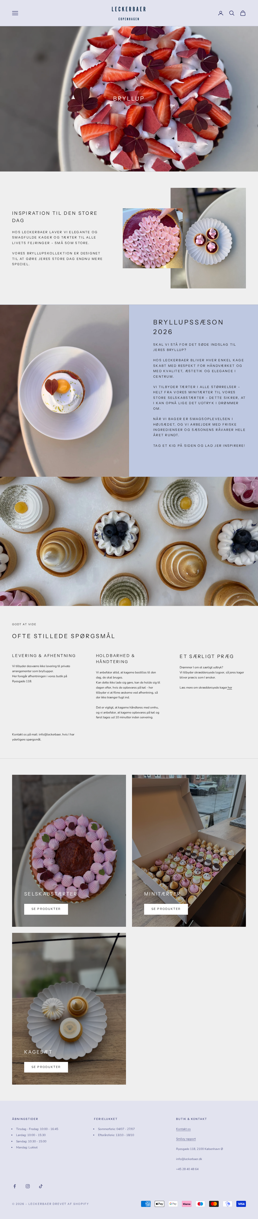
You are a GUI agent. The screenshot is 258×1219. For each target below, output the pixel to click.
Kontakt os (183, 1129)
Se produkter (46, 909)
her (229, 688)
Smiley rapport (186, 1139)
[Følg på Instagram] (27, 1186)
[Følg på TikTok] (40, 1186)
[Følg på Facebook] (14, 1186)
